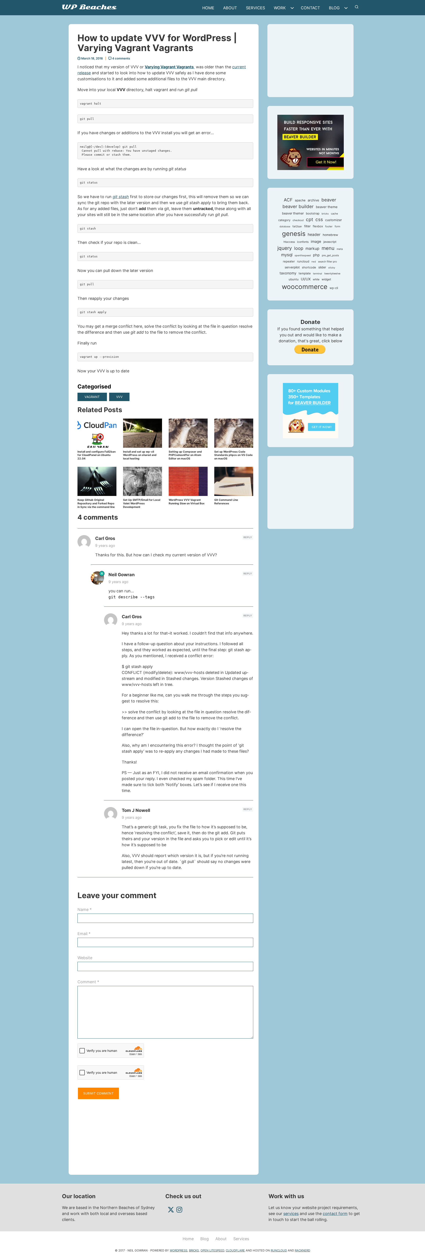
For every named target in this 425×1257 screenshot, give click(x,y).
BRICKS (194, 1250)
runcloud (303, 261)
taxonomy (288, 273)
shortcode (309, 267)
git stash (121, 196)
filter (307, 226)
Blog (334, 8)
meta (340, 249)
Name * (84, 909)
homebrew (330, 235)
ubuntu (294, 279)
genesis (293, 233)
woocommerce (304, 287)
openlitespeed (303, 255)
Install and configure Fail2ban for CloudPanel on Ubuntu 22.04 (96, 455)
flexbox (318, 226)
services (291, 1213)
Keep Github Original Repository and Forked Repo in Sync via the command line (96, 503)
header (314, 234)
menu (328, 248)
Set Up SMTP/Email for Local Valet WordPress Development (141, 503)
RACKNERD (302, 1250)
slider (322, 267)
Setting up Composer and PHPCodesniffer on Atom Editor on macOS (185, 455)
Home (208, 8)
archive (313, 200)
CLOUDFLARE (235, 1250)
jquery (284, 248)
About (230, 8)
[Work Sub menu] (293, 8)
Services (255, 8)
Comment (88, 982)
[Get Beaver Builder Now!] (310, 142)
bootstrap (312, 213)
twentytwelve (332, 273)
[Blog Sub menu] (347, 8)
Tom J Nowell (136, 810)
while (316, 279)
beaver (328, 200)
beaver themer (293, 213)
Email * (84, 933)
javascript (329, 241)
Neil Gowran (121, 574)
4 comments (121, 58)
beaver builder (298, 206)
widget (326, 279)
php (316, 255)
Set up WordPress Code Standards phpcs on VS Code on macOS (233, 455)
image (316, 241)
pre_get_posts (330, 255)
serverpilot (292, 267)
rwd (313, 261)
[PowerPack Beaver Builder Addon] (310, 410)
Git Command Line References (226, 501)
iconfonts (303, 241)
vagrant (92, 397)
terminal (317, 273)
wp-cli (334, 288)
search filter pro (327, 261)
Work (280, 8)
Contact (310, 8)
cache (334, 213)
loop (298, 248)
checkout (298, 220)
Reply (247, 537)
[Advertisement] (165, 1135)
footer (328, 226)
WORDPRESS (178, 1250)
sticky (331, 267)
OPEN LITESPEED (212, 1250)
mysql (286, 254)
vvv (119, 397)
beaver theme (327, 207)
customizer (333, 220)
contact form (335, 1213)
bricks (325, 213)
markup (312, 248)
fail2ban (297, 226)
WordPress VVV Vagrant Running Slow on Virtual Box (187, 501)
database (285, 226)
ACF (288, 200)
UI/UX (306, 279)
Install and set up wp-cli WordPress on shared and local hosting (139, 455)
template (305, 273)
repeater (289, 261)
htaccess (289, 241)
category (284, 220)
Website (84, 957)
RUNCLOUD (279, 1250)
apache (300, 200)
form (337, 226)
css (319, 219)
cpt (309, 219)
